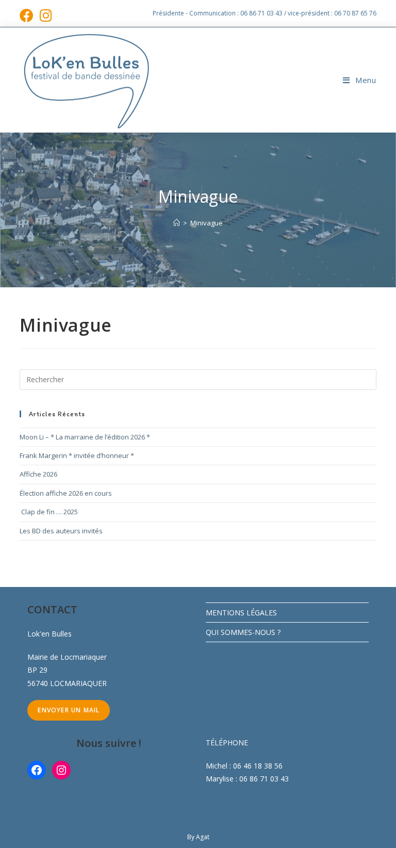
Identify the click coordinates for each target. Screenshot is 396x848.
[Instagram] (61, 770)
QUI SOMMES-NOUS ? (243, 632)
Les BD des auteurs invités (61, 530)
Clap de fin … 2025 (49, 511)
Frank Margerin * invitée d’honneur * (77, 455)
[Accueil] (176, 222)
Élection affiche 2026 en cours (66, 493)
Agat (202, 837)
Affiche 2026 (38, 474)
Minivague (206, 222)
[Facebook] (36, 770)
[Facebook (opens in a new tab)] (28, 15)
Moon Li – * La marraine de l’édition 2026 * (85, 437)
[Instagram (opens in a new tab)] (46, 15)
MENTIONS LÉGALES (241, 612)
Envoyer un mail (69, 710)
